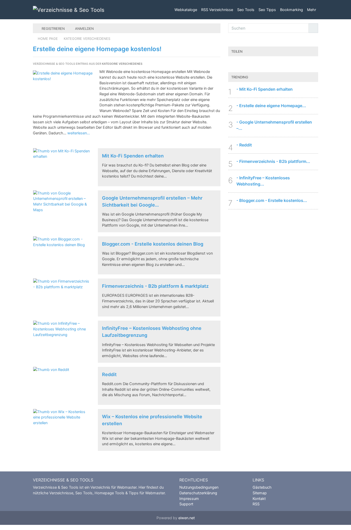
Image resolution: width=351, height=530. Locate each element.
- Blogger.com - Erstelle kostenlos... (271, 200)
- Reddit (244, 144)
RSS (256, 504)
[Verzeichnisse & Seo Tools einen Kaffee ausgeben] (242, 64)
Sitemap (260, 493)
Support (186, 504)
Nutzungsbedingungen (198, 487)
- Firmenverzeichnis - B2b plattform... (273, 161)
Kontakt (259, 498)
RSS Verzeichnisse (217, 9)
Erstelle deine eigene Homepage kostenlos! (97, 49)
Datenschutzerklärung (198, 493)
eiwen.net (186, 518)
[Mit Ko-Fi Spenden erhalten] (61, 167)
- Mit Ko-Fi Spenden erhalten (264, 89)
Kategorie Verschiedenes (87, 38)
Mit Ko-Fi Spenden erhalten (133, 156)
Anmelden (84, 28)
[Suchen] (313, 28)
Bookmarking (291, 9)
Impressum (189, 498)
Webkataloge (185, 9)
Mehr (311, 9)
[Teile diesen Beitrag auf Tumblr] (293, 64)
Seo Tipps (267, 9)
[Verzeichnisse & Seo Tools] (68, 9)
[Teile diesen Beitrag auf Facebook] (262, 64)
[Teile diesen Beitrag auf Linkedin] (304, 64)
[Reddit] (61, 386)
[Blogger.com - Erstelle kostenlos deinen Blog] (61, 255)
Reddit (109, 374)
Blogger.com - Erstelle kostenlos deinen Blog (152, 244)
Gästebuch (262, 487)
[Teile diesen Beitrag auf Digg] (273, 64)
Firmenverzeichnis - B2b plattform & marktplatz (155, 286)
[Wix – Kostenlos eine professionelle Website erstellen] (61, 428)
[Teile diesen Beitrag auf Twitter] (252, 64)
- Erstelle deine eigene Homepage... (271, 105)
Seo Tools (245, 9)
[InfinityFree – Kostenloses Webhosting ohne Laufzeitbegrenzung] (61, 340)
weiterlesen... (78, 133)
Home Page (48, 38)
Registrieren (53, 28)
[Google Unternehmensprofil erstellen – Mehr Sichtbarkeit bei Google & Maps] (61, 209)
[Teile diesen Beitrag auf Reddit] (283, 64)
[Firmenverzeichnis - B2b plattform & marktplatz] (61, 297)
